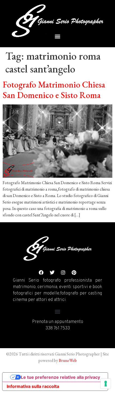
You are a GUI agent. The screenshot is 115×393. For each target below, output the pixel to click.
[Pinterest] (74, 272)
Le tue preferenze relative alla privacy (60, 377)
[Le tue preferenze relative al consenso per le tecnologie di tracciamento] (106, 384)
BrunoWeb (68, 360)
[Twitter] (52, 272)
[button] (57, 36)
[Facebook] (41, 272)
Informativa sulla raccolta (33, 386)
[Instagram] (63, 272)
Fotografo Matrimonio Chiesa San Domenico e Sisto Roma (54, 89)
